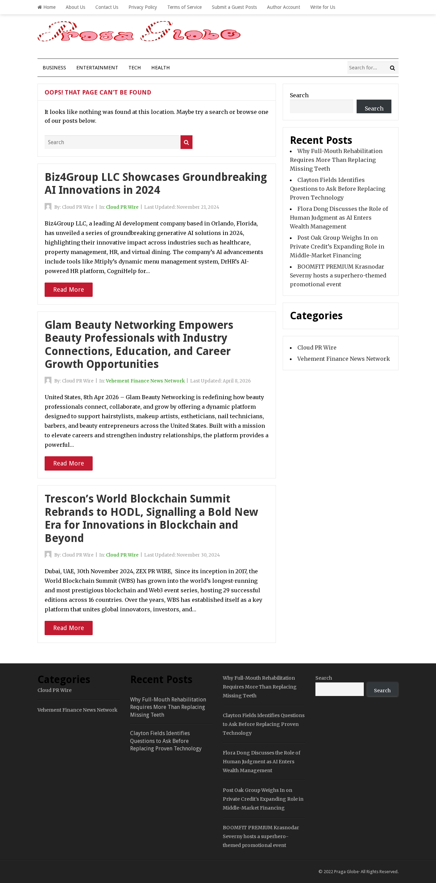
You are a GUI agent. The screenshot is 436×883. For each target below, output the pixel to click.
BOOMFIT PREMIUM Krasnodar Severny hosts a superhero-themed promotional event (338, 275)
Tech (134, 68)
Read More (68, 289)
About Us (75, 7)
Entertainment (97, 68)
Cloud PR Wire (122, 207)
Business (54, 68)
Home (49, 7)
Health (160, 68)
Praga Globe (346, 871)
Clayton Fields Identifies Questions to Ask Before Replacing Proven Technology (337, 188)
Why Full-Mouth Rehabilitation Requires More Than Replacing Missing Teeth (336, 160)
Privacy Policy (142, 7)
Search (299, 95)
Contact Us (106, 7)
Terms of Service (184, 7)
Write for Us (322, 7)
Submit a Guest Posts (234, 7)
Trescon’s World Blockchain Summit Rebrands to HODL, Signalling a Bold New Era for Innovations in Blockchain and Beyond (151, 518)
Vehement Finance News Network (145, 381)
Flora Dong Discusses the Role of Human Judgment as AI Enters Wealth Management (339, 217)
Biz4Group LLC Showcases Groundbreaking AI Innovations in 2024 (156, 184)
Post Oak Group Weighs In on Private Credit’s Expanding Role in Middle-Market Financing (337, 246)
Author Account (283, 7)
